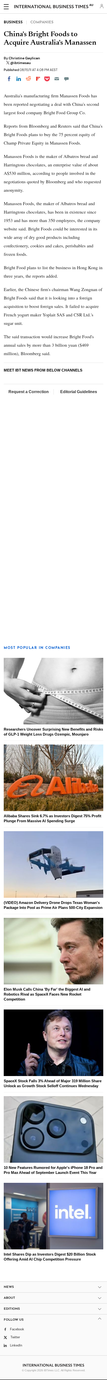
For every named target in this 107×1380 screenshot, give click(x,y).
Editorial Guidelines (78, 392)
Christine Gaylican (24, 58)
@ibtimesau (20, 63)
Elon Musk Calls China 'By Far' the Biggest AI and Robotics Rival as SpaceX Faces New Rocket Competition (47, 994)
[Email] (56, 78)
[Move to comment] (66, 78)
